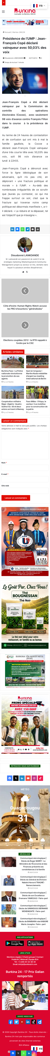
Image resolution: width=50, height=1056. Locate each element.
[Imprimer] (38, 229)
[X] (18, 1053)
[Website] (23, 272)
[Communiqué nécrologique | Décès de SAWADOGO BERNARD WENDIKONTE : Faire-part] (8, 909)
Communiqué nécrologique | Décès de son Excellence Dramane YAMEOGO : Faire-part (33, 895)
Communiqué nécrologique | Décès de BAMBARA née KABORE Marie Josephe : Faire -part (33, 921)
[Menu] (3, 12)
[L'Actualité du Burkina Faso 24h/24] (25, 11)
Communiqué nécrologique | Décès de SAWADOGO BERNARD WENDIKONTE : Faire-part (33, 908)
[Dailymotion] (39, 1023)
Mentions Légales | (15, 957)
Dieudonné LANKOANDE (14, 58)
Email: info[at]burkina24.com (25, 964)
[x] (16, 1023)
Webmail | (24, 959)
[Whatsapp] (23, 1053)
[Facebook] (13, 1053)
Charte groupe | (30, 957)
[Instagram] (34, 1053)
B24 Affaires (24, 1045)
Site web (5, 486)
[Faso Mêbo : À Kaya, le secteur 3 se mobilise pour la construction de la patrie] (37, 392)
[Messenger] (17, 229)
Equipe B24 (33, 959)
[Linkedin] (29, 1053)
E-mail (4, 474)
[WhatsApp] (23, 229)
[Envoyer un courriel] (24, 58)
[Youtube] (22, 1023)
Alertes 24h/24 (18, 32)
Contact (40, 957)
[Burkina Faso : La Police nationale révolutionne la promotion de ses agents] (12, 361)
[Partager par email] (33, 229)
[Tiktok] (33, 1023)
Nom (4, 463)
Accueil (7, 32)
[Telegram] (28, 229)
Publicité (15, 959)
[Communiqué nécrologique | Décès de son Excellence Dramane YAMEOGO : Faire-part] (8, 896)
